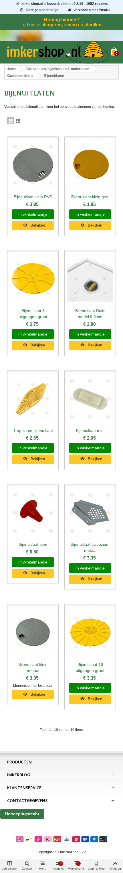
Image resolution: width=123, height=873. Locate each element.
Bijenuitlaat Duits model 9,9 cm (90, 313)
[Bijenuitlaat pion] (32, 513)
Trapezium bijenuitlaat (33, 430)
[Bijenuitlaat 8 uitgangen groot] (32, 279)
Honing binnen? (61, 19)
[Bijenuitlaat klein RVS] (32, 165)
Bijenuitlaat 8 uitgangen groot (33, 313)
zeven (70, 24)
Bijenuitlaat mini (90, 430)
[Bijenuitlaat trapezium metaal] (90, 513)
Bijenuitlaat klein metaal (32, 667)
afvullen (93, 24)
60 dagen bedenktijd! (42, 10)
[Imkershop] (57, 52)
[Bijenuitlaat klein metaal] (32, 633)
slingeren (51, 24)
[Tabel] (10, 120)
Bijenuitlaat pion (33, 544)
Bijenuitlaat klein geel (90, 197)
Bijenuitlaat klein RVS (33, 197)
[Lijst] (18, 120)
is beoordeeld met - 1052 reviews (64, 4)
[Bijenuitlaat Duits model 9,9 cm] (90, 279)
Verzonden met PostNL (92, 10)
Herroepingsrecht (22, 814)
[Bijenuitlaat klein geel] (90, 165)
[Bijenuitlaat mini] (90, 399)
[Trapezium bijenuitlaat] (32, 399)
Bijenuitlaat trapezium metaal (90, 547)
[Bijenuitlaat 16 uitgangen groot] (90, 633)
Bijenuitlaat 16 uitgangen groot (90, 667)
